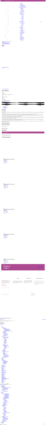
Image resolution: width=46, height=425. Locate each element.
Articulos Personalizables (5, 393)
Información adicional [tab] (5, 123)
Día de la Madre (3, 386)
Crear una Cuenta (44, 319)
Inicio (2, 326)
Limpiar (3, 97)
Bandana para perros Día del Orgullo (7, 387)
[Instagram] (4, 287)
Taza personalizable (6, 397)
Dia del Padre (4, 332)
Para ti (2, 336)
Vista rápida (13, 159)
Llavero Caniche (6, 186)
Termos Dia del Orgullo (7, 329)
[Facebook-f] (2, 287)
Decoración (4, 350)
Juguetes (4, 354)
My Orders (3, 376)
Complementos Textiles (5, 337)
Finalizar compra (3, 371)
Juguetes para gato (5, 420)
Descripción (4, 106)
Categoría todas (3, 385)
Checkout (3, 369)
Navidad (4, 331)
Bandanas (4, 353)
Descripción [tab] (4, 109)
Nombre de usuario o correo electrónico (4, 320)
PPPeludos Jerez (5, 362)
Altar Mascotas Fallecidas (6, 351)
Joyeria (4, 338)
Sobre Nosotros (3, 381)
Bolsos (4, 399)
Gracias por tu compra (4, 372)
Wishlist (3, 382)
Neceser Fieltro (7, 395)
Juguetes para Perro (7, 355)
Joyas (3, 406)
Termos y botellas (4, 413)
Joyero (5, 341)
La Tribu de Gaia (3, 373)
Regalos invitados (6, 391)
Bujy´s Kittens (4, 363)
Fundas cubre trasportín (5, 356)
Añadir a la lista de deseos (6, 159)
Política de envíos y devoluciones (5, 378)
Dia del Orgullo (4, 328)
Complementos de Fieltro (6, 394)
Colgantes (5, 407)
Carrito (2, 368)
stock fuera (7, 41)
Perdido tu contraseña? (2, 323)
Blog (2, 367)
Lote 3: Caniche (6, 211)
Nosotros (3, 358)
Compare (10, 159)
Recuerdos (2, 421)
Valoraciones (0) (5, 107)
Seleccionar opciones (2, 318)
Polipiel (5, 410)
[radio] (3, 96)
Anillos (5, 339)
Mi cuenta (3, 374)
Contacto (3, 359)
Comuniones (4, 390)
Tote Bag (5, 347)
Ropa (3, 352)
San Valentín (2, 422)
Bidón (5, 343)
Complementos (5, 400)
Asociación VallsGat (5, 361)
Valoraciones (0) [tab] (4, 128)
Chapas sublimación (6, 418)
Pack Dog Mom (6, 334)
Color (2, 95)
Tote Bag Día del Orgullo (5, 389)
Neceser (5, 348)
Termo (5, 342)
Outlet (2, 357)
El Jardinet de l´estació (4, 370)
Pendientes (6, 340)
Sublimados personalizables (7, 412)
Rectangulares (5, 411)
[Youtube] (9, 287)
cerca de (5, 424)
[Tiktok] (7, 287)
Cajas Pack (4, 333)
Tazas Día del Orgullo (7, 330)
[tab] (23, 106)
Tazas (3, 344)
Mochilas (4, 349)
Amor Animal (3, 365)
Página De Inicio (4, 41)
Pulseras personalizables (6, 396)
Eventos (3, 327)
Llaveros (4, 409)
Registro (3, 380)
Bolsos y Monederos (5, 345)
